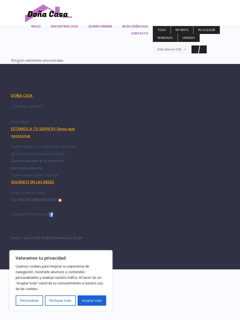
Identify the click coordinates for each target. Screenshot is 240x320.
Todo (162, 30)
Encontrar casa (64, 26)
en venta (182, 30)
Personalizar (29, 300)
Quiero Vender (100, 26)
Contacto (139, 33)
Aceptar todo (92, 300)
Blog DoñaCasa (135, 26)
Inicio (36, 26)
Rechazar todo (60, 300)
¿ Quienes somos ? (27, 106)
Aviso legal (20, 121)
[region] (60, 280)
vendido (189, 38)
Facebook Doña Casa (30, 214)
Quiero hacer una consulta (34, 175)
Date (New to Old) (169, 49)
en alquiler (206, 30)
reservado (165, 38)
